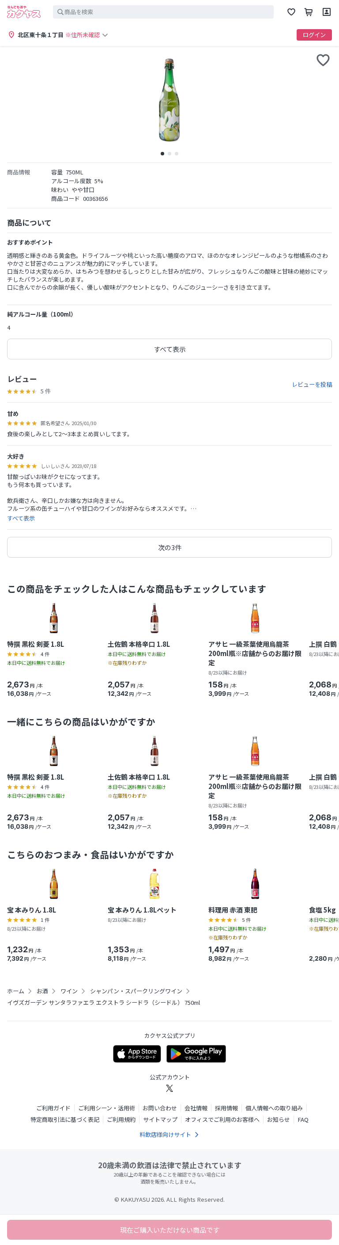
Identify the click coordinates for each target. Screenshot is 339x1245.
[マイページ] (326, 12)
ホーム (15, 991)
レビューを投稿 (312, 385)
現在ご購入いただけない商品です (169, 1229)
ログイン (314, 34)
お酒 (42, 991)
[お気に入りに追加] (323, 60)
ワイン (69, 991)
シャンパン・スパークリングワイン (136, 991)
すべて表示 (170, 349)
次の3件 (169, 547)
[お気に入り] (291, 12)
